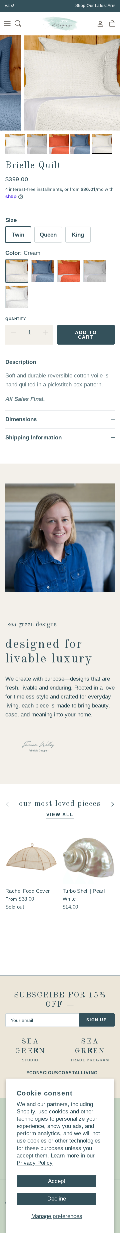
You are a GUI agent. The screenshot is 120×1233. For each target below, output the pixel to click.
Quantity (15, 319)
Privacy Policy (35, 1163)
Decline (56, 1199)
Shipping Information (33, 437)
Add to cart (86, 335)
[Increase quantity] (45, 333)
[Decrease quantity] (13, 333)
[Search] (22, 23)
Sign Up (96, 1020)
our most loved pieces (60, 804)
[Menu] (7, 23)
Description (20, 362)
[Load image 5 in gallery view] (72, 83)
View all (60, 814)
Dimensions (21, 419)
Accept (56, 1181)
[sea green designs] (60, 23)
